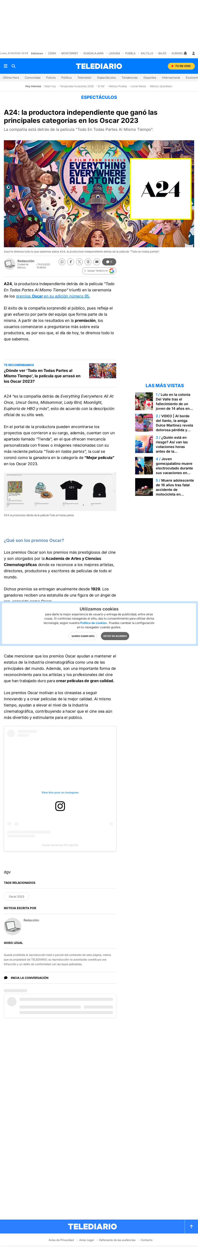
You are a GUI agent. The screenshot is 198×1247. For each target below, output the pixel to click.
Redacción (25, 261)
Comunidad (32, 77)
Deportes (149, 77)
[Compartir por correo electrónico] (96, 261)
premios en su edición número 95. (53, 296)
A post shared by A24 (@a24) (60, 845)
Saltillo (147, 53)
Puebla (130, 53)
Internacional (171, 77)
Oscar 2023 (16, 896)
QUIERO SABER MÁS (83, 635)
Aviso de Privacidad (61, 1240)
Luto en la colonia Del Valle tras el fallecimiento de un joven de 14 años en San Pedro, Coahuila (173, 404)
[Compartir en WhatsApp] (62, 261)
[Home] (99, 66)
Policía (50, 77)
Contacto (146, 1240)
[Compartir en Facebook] (70, 261)
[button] (99, 270)
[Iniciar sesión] (193, 53)
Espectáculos (106, 77)
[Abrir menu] (5, 66)
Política (66, 77)
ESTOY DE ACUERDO (115, 635)
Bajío (162, 53)
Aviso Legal (86, 1240)
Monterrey (69, 53)
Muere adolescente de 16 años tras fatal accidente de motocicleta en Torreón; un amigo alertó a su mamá (175, 492)
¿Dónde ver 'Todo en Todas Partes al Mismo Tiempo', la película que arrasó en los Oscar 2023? (42, 376)
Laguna (114, 53)
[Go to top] (191, 1226)
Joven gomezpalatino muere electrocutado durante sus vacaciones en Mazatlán (174, 468)
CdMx (52, 53)
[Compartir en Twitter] (79, 261)
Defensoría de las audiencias (117, 1240)
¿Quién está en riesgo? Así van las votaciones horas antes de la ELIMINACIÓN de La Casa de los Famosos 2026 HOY (174, 451)
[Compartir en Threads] (88, 261)
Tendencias (130, 77)
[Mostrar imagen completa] (108, 480)
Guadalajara (93, 53)
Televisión (84, 77)
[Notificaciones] (186, 53)
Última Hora (11, 77)
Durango (178, 53)
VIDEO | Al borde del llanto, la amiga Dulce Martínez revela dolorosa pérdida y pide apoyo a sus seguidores (174, 427)
